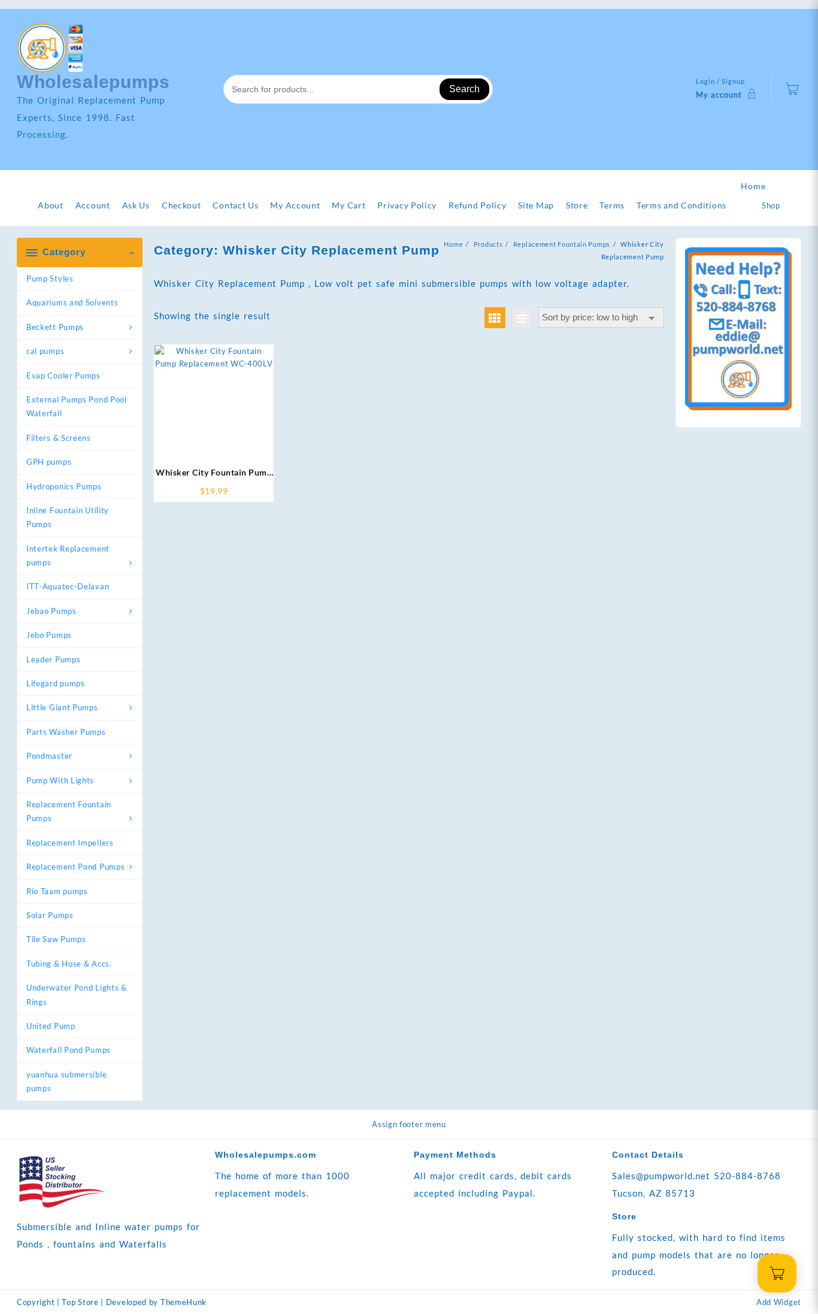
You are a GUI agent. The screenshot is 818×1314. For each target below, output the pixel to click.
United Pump (50, 1026)
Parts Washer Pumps (66, 732)
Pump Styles (50, 278)
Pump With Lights (60, 780)
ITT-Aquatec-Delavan (67, 586)
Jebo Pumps (49, 635)
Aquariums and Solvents (72, 302)
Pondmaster (49, 756)
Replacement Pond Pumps (75, 866)
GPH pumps (48, 462)
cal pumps (45, 351)
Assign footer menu (409, 1124)
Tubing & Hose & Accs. (69, 963)
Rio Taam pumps (57, 891)
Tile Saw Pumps (56, 939)
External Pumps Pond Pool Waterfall (76, 406)
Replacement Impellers (70, 842)
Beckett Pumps (55, 327)
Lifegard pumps (55, 683)
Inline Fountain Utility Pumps (67, 517)
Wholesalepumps (93, 82)
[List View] (521, 317)
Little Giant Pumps (62, 707)
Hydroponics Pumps (64, 486)
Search (464, 89)
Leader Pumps (53, 659)
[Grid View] (494, 317)
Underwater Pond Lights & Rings (76, 994)
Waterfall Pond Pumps (68, 1050)
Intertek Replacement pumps (68, 555)
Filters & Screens (58, 438)
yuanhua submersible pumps (66, 1081)
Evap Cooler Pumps (63, 375)
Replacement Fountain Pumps (68, 811)
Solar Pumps (50, 915)
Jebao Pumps (51, 611)
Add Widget (778, 1302)
